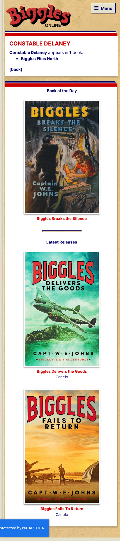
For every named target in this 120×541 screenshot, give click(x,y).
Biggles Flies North (39, 58)
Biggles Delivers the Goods (62, 371)
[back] (15, 69)
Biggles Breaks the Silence (62, 218)
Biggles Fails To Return (61, 508)
